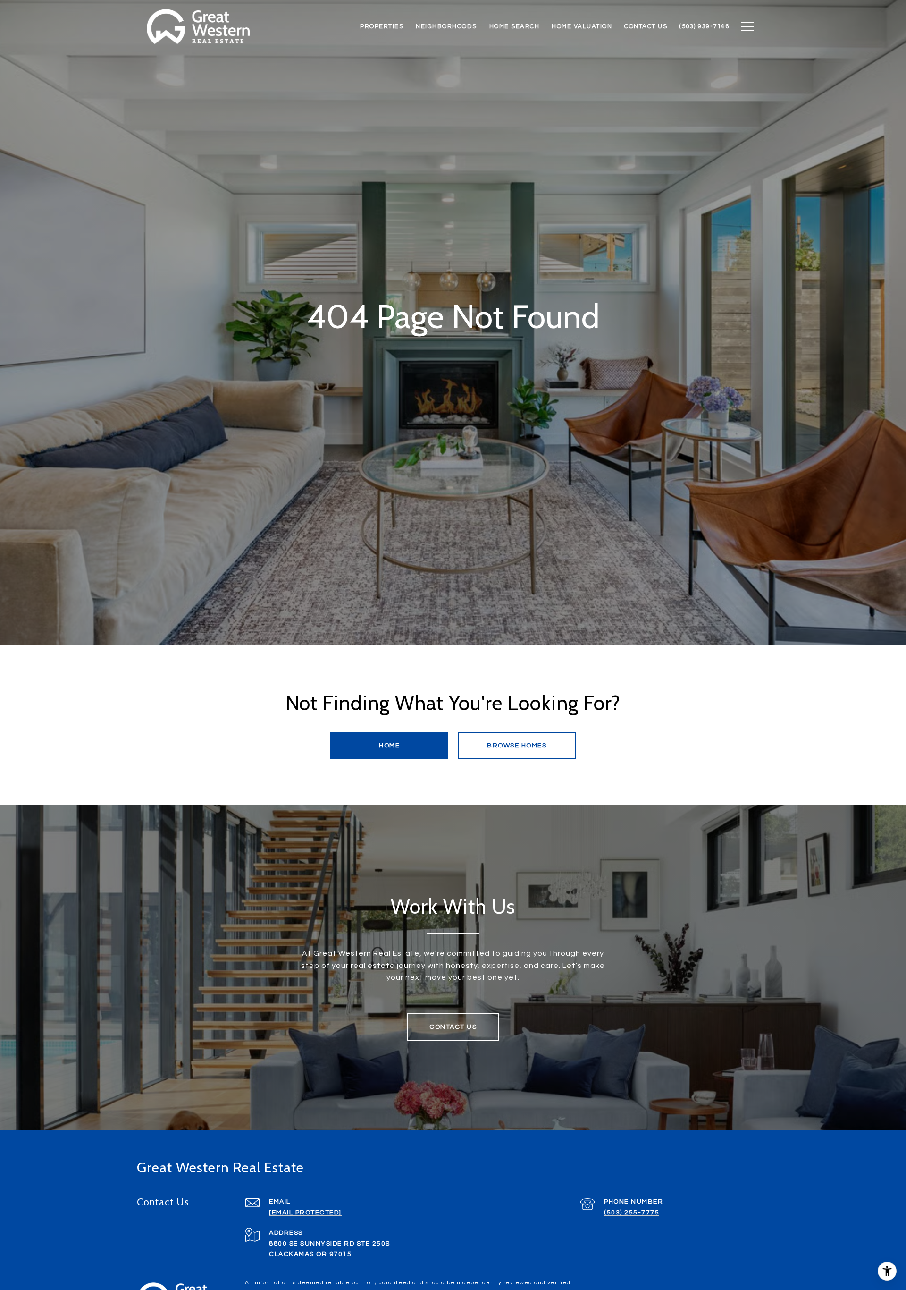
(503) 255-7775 (631, 1212)
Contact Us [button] (453, 1027)
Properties (381, 26)
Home (389, 745)
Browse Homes (516, 745)
